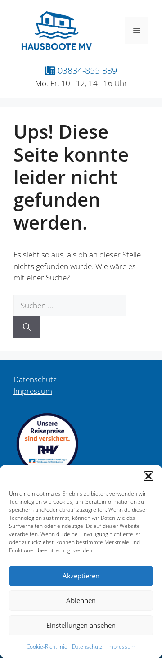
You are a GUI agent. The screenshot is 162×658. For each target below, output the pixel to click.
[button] (148, 476)
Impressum (121, 646)
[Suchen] (27, 327)
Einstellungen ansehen (81, 625)
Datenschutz (87, 646)
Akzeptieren (81, 575)
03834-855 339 (86, 70)
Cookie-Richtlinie (47, 646)
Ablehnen (81, 600)
